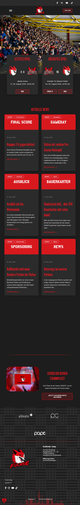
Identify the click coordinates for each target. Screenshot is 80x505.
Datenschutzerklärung (45, 499)
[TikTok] (72, 2)
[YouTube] (67, 2)
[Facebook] (57, 2)
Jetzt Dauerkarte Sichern (57, 396)
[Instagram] (62, 2)
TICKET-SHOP (68, 10)
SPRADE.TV (50, 91)
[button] (4, 500)
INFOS (22, 91)
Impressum (31, 499)
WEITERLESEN (12, 159)
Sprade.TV (8, 483)
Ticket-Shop (8, 480)
